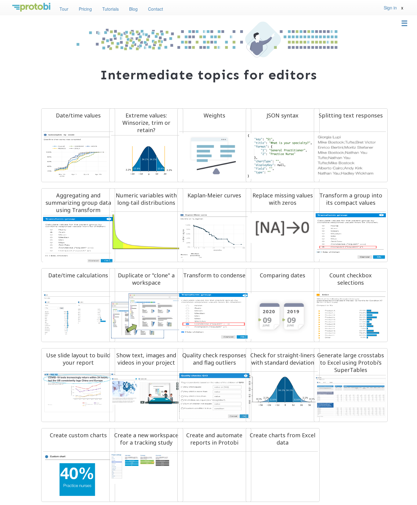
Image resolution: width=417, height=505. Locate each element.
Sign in (390, 8)
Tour (64, 9)
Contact (155, 9)
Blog (133, 9)
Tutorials (110, 9)
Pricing (85, 9)
